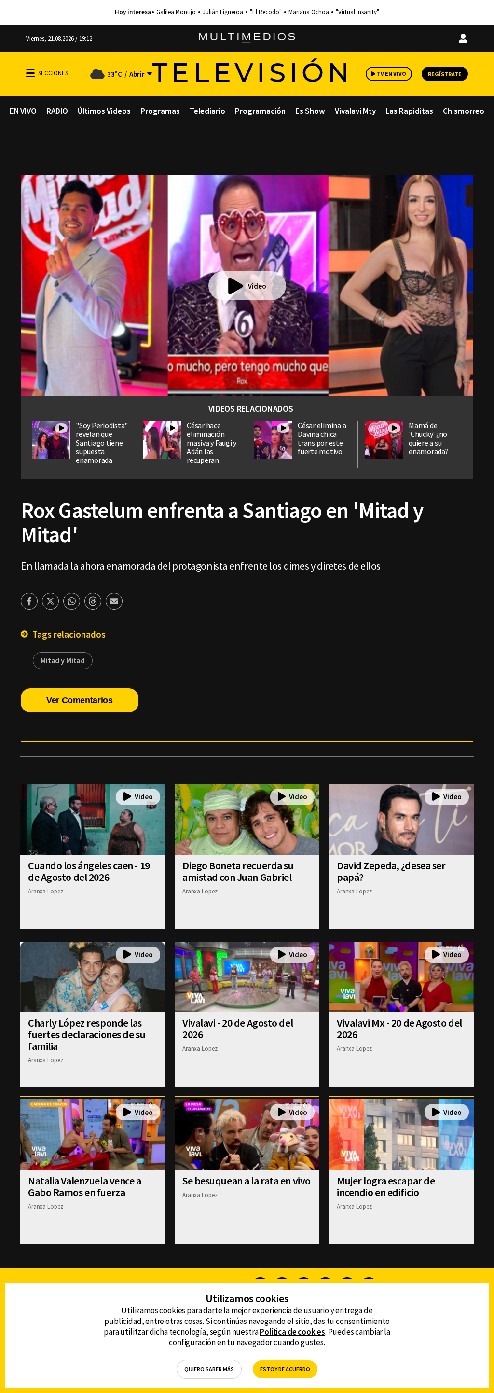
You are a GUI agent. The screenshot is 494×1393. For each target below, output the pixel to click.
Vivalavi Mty (355, 111)
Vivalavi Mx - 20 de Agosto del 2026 (399, 1028)
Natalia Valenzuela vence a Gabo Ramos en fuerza (84, 1186)
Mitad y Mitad (63, 660)
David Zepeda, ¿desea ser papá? (391, 871)
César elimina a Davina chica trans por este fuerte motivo (322, 438)
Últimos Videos (104, 111)
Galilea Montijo (176, 12)
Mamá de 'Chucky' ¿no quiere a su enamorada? (429, 438)
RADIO (57, 111)
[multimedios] (247, 38)
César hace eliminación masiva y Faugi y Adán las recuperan (211, 442)
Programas (160, 111)
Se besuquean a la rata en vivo (246, 1180)
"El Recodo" (266, 12)
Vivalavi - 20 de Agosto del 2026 (237, 1028)
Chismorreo (463, 111)
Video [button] (257, 286)
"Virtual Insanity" (357, 12)
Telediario (207, 111)
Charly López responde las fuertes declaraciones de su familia (86, 1034)
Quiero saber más (209, 1369)
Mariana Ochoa (308, 12)
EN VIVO (23, 111)
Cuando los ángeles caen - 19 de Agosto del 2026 (89, 871)
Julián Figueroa (223, 12)
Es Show (310, 111)
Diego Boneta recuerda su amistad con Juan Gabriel (237, 871)
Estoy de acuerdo (285, 1369)
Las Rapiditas (409, 111)
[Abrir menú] (30, 73)
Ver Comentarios (79, 700)
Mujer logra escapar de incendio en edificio (386, 1186)
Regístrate (445, 74)
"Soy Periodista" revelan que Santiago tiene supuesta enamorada (102, 442)
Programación (260, 111)
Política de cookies (292, 1331)
